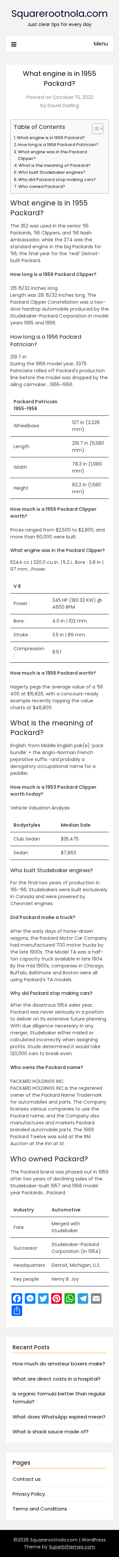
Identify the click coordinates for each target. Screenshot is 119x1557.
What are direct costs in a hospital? (56, 1378)
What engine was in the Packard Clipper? (52, 155)
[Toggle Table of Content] (94, 128)
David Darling (63, 105)
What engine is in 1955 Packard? (51, 137)
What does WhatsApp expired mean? (59, 1416)
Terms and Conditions (40, 1508)
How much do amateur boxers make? (59, 1363)
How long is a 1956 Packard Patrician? (58, 144)
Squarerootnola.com (59, 13)
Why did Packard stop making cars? (57, 179)
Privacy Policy (29, 1493)
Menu (101, 43)
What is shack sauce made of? (51, 1431)
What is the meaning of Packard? (55, 165)
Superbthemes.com (72, 1546)
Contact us (27, 1479)
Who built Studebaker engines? (51, 172)
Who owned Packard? (41, 186)
